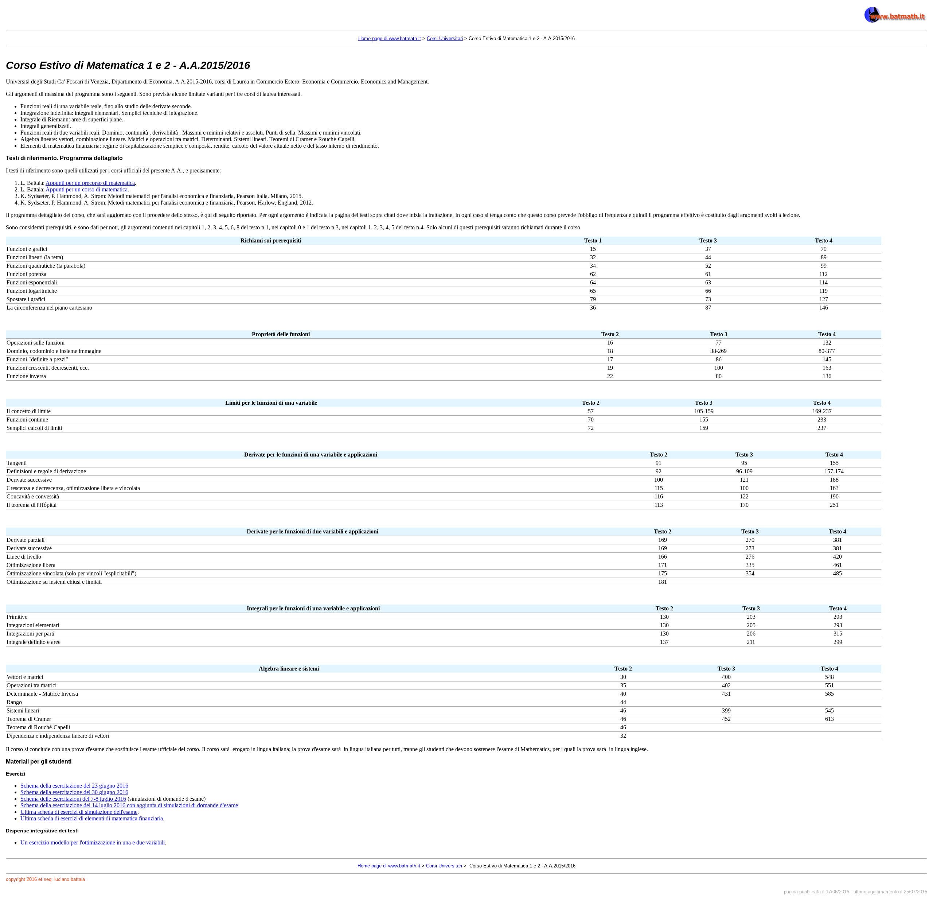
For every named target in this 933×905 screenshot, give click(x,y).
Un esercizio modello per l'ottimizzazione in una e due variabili (92, 842)
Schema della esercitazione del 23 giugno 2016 (74, 785)
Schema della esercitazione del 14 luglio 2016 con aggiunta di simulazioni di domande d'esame (129, 805)
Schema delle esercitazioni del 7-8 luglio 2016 (73, 799)
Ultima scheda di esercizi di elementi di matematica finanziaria (91, 818)
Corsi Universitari (445, 38)
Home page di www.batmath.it (389, 38)
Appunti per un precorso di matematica (90, 183)
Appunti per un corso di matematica (87, 189)
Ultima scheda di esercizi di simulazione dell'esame (78, 812)
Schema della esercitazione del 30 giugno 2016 (74, 792)
